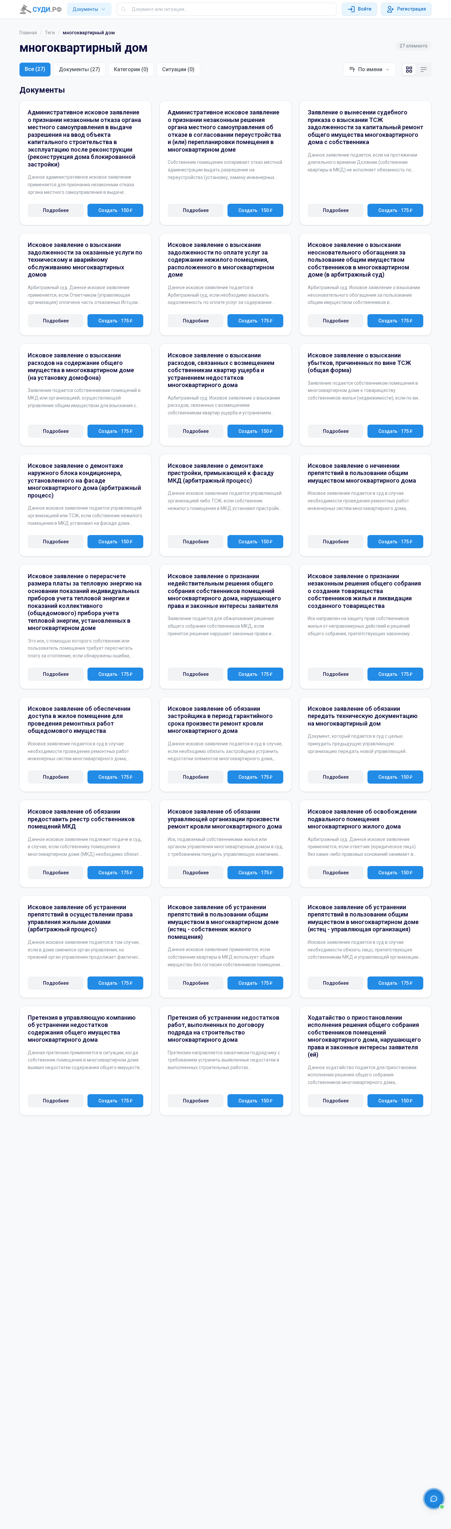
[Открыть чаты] (434, 1498)
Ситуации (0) (178, 69)
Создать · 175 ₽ (395, 210)
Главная (28, 32)
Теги (50, 32)
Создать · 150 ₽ (115, 210)
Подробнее (56, 210)
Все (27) (35, 69)
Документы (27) (79, 69)
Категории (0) (131, 69)
